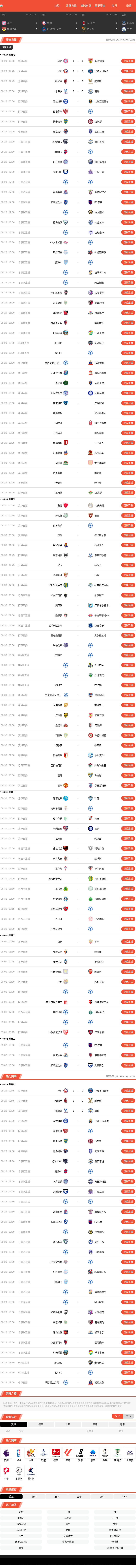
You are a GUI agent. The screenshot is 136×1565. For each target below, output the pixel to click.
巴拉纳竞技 (56, 769)
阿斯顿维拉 (56, 976)
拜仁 (60, 61)
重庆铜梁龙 (100, 464)
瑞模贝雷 (57, 1017)
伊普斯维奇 (100, 789)
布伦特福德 (100, 739)
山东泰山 (99, 434)
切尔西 (58, 749)
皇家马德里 (68, 1546)
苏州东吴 (99, 454)
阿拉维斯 (57, 101)
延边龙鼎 (99, 363)
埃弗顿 (98, 474)
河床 (97, 822)
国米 (97, 832)
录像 (129, 5)
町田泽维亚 (100, 162)
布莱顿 (98, 749)
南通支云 (99, 709)
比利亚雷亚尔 (102, 101)
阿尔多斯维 (100, 883)
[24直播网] (1, 5)
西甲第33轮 (21, 1546)
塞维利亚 (57, 577)
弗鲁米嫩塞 (100, 769)
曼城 (97, 91)
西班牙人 (99, 547)
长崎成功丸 (56, 202)
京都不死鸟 (56, 323)
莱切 (60, 946)
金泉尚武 (99, 343)
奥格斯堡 (57, 759)
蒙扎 (60, 507)
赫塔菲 (98, 956)
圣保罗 (58, 618)
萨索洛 (58, 517)
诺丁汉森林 (100, 423)
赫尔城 (97, 484)
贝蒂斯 (98, 494)
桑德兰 (58, 729)
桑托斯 (98, 863)
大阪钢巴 (57, 172)
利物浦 (58, 423)
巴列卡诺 (99, 986)
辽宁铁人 (99, 444)
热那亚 (97, 842)
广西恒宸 (99, 403)
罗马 (97, 946)
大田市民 (99, 668)
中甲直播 (23, 363)
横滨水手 (99, 313)
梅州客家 (99, 698)
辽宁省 (114, 1523)
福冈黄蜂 (99, 323)
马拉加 (97, 779)
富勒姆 (98, 729)
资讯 (114, 5)
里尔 (60, 71)
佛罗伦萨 (57, 527)
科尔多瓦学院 (55, 1037)
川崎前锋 (57, 333)
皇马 (60, 779)
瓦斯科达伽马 (55, 628)
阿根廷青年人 (55, 883)
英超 (124, 15)
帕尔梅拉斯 (100, 893)
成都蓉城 (57, 444)
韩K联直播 (23, 343)
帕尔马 (98, 567)
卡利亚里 (57, 832)
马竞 (97, 577)
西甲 (21, 1541)
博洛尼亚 (99, 966)
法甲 (44, 15)
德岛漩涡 (57, 222)
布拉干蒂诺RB (101, 618)
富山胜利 (57, 192)
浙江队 (58, 383)
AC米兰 (58, 81)
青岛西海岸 (100, 373)
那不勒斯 (57, 802)
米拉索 (58, 893)
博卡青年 (57, 121)
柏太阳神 (99, 212)
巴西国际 (99, 923)
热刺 (60, 537)
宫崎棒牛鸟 (100, 272)
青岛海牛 (57, 131)
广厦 (68, 1517)
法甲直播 (23, 71)
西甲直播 (23, 101)
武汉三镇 (99, 131)
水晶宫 (58, 91)
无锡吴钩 (99, 393)
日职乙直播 (24, 141)
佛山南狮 (57, 413)
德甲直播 (23, 61)
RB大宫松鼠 (56, 242)
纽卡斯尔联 (100, 537)
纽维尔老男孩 (102, 1007)
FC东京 (98, 202)
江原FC (58, 658)
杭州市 (68, 1523)
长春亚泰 (99, 719)
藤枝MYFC (100, 192)
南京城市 (57, 403)
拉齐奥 (58, 842)
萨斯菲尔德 (100, 557)
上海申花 (57, 434)
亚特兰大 (57, 966)
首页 (57, 5)
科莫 (96, 802)
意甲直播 (23, 81)
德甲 (4, 15)
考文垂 (58, 484)
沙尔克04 (99, 759)
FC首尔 (98, 688)
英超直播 (23, 91)
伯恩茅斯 (57, 474)
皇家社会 (57, 547)
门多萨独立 (56, 933)
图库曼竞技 (56, 638)
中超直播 (23, 131)
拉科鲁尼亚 (56, 812)
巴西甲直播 (24, 598)
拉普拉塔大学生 (54, 1007)
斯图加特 (99, 61)
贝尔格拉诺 (100, 638)
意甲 (84, 15)
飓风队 (58, 608)
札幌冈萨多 (100, 252)
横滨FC (58, 262)
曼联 (60, 789)
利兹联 (58, 739)
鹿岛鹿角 (99, 302)
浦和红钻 (57, 313)
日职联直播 (24, 162)
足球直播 (71, 5)
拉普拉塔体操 (101, 588)
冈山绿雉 (99, 282)
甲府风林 (57, 252)
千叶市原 (99, 333)
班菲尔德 (57, 822)
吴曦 (21, 1552)
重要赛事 (100, 5)
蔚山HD (58, 343)
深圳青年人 (100, 413)
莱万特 (58, 494)
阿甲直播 (23, 111)
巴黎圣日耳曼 (102, 71)
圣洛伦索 (99, 1037)
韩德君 (21, 1523)
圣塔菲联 (57, 111)
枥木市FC (57, 141)
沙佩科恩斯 (100, 903)
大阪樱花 (99, 292)
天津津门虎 (56, 373)
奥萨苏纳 (57, 956)
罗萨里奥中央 (55, 588)
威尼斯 (97, 81)
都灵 (97, 517)
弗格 (21, 1517)
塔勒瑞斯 (57, 648)
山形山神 (99, 232)
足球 (68, 1535)
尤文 (60, 567)
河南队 (58, 464)
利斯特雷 (57, 557)
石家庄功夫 (56, 393)
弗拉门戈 (57, 853)
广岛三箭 (99, 172)
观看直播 (128, 61)
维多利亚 (99, 598)
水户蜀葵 (57, 162)
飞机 (115, 1517)
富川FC (58, 353)
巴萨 (60, 986)
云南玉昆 (99, 383)
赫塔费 (114, 1546)
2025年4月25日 (115, 1552)
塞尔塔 (58, 873)
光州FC (58, 688)
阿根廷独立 (56, 913)
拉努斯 (98, 121)
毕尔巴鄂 (99, 873)
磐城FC (58, 152)
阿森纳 (97, 976)
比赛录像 (21, 1529)
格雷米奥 (57, 903)
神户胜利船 (56, 292)
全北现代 (99, 678)
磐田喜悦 (99, 141)
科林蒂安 (57, 863)
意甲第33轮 (115, 1535)
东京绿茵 (57, 302)
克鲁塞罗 (99, 628)
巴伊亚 (58, 923)
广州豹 (58, 719)
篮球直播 (85, 5)
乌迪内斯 (99, 507)
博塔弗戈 (99, 853)
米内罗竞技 (56, 598)
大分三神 (99, 222)
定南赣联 (57, 454)
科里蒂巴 (99, 1017)
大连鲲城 (57, 709)
